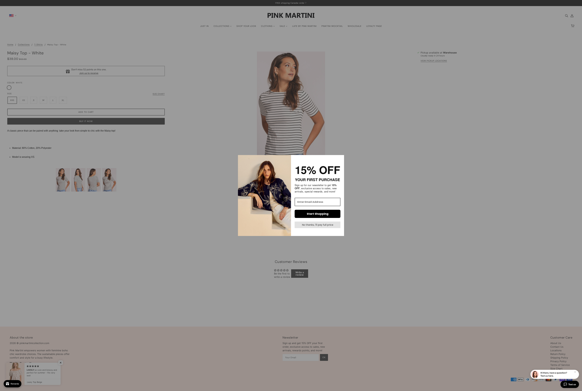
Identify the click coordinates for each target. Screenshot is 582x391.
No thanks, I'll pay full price (317, 225)
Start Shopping (317, 214)
